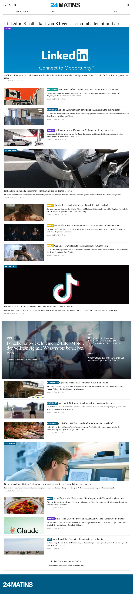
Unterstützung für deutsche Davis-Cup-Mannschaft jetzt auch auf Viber (106, 359)
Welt (54, 12)
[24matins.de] (19, 586)
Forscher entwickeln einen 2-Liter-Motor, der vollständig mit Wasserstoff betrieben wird (45, 348)
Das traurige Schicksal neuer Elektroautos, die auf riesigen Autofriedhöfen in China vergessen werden (104, 342)
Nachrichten (22, 12)
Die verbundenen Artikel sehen (23, 360)
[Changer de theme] (15, 5)
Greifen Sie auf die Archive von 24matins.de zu (66, 566)
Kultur (83, 12)
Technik (113, 12)
